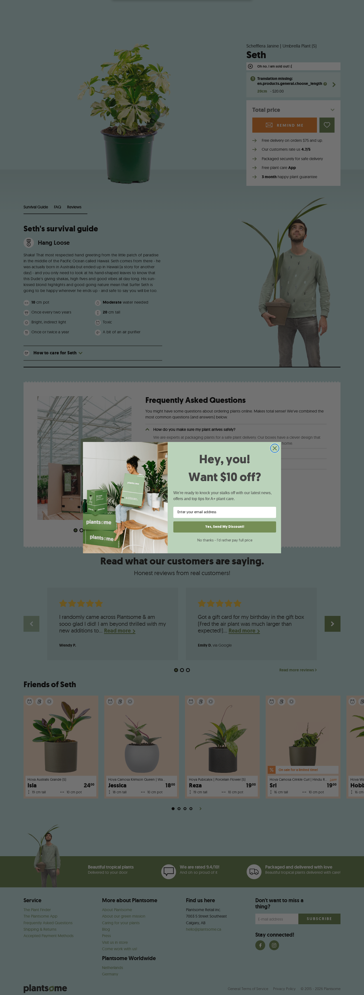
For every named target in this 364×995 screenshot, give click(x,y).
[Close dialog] (274, 448)
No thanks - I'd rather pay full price (224, 540)
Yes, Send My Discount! (224, 527)
